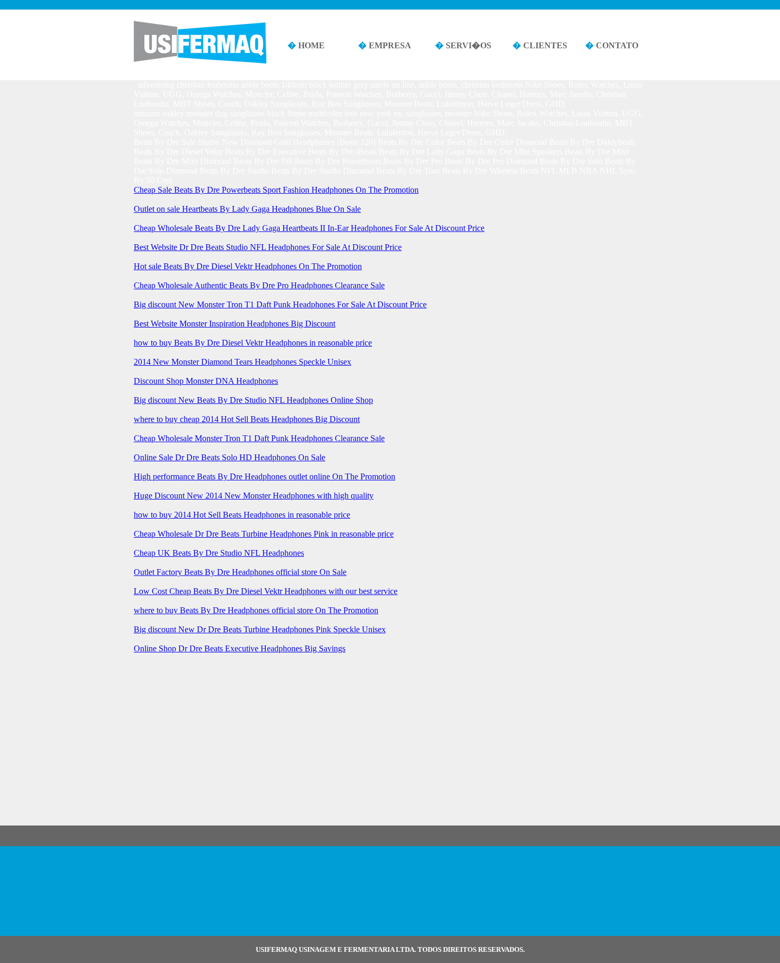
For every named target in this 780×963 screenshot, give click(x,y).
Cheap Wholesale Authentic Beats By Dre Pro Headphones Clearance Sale (259, 285)
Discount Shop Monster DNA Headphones (206, 380)
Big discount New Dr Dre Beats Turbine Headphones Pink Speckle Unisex (260, 629)
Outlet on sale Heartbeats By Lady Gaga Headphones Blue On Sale (247, 208)
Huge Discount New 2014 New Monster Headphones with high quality (254, 495)
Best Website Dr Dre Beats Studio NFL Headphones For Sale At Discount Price (268, 247)
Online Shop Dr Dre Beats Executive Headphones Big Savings (239, 648)
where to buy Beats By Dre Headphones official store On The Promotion (256, 610)
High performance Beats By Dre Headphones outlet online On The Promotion (264, 476)
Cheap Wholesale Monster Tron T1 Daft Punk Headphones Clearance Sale (259, 438)
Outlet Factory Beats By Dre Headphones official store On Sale (240, 572)
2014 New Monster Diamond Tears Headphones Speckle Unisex (242, 361)
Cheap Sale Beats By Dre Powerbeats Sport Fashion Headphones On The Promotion (276, 189)
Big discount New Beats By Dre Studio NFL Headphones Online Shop (253, 400)
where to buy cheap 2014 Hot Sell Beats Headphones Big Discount (247, 419)
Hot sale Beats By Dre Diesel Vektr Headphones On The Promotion (248, 266)
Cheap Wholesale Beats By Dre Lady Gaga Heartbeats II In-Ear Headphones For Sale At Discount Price (309, 228)
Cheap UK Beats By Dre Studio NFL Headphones (219, 552)
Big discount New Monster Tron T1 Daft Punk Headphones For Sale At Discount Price (280, 304)
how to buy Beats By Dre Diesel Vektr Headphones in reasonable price (253, 342)
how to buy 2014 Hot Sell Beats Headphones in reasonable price (242, 514)
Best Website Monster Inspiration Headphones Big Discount (234, 323)
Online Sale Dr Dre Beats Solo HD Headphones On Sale (229, 457)
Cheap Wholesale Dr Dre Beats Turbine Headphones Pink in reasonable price (264, 533)
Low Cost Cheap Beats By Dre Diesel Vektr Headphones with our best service (265, 591)
